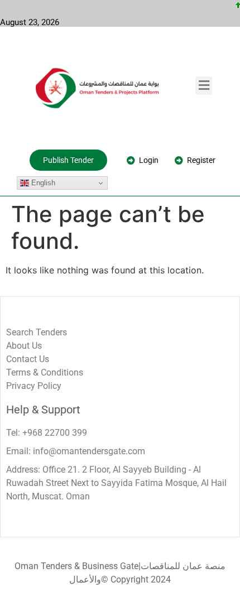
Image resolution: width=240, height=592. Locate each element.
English (42, 183)
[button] (203, 85)
